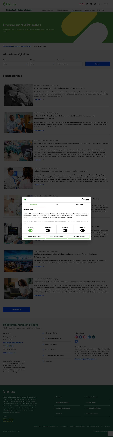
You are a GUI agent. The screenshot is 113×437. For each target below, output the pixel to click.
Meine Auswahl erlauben (56, 236)
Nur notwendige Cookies (34, 236)
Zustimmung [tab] (33, 204)
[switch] (48, 230)
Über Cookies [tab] (79, 204)
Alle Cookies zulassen (79, 236)
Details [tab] (56, 204)
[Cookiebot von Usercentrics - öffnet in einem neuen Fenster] (82, 199)
